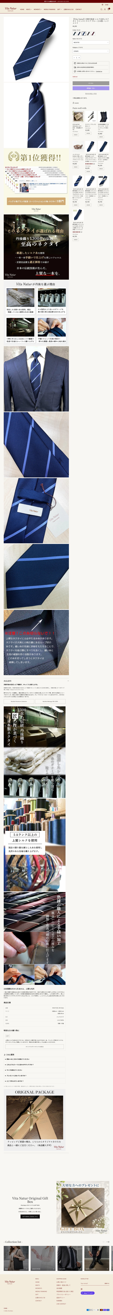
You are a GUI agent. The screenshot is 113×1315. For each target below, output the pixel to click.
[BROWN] (88, 34)
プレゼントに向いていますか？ (17, 1076)
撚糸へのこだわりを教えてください (18, 1059)
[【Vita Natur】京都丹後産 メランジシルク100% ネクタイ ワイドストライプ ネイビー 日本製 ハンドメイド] (103, 181)
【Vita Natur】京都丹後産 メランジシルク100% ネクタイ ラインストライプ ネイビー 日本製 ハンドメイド (91, 193)
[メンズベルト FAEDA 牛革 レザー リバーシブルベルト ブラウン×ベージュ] (78, 146)
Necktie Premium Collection (19, 701)
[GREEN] (75, 34)
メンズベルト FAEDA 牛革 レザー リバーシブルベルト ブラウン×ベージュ (78, 157)
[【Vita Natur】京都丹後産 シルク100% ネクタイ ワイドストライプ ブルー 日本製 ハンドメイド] (91, 146)
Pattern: (78, 47)
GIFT (36, 1294)
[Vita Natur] (11, 9)
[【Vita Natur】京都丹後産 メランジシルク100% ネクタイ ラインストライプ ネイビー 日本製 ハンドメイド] (91, 181)
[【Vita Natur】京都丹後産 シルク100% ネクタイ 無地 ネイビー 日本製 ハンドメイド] (103, 146)
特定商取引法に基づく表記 (64, 1291)
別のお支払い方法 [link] (91, 94)
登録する (107, 1283)
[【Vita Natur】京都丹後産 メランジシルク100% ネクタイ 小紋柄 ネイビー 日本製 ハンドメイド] (78, 214)
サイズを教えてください (14, 1070)
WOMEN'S (38, 1288)
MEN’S (37, 1285)
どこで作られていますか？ (15, 1081)
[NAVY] (79, 34)
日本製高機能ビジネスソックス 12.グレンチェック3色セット (103, 126)
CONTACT (38, 1301)
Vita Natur (10, 1311)
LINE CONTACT (61, 1304)
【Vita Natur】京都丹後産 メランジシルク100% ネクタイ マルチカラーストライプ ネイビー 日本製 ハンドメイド (78, 193)
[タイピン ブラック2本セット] (91, 116)
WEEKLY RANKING (41, 1291)
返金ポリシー (60, 1298)
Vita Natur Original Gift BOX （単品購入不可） (78, 126)
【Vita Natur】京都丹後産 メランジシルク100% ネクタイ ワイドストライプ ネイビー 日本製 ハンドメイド (103, 193)
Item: (77, 39)
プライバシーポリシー (63, 1294)
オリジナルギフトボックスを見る (35, 1046)
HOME (37, 1282)
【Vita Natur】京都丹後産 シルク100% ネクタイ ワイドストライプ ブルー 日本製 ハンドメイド (91, 158)
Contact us (99, 71)
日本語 (106, 4)
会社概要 (59, 1288)
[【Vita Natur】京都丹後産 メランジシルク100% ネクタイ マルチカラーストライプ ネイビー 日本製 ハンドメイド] (78, 181)
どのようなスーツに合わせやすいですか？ (20, 1065)
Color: (76, 30)
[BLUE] (84, 34)
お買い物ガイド (61, 1282)
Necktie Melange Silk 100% (50, 701)
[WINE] (93, 34)
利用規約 (59, 1301)
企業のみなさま (40, 1298)
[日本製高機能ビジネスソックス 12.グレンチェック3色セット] (103, 116)
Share (77, 103)
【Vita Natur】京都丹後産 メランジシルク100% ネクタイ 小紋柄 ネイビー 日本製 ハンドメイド (78, 226)
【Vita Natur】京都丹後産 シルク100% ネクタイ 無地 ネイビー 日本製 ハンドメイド (103, 158)
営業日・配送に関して (63, 1285)
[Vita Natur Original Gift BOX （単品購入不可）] (78, 116)
